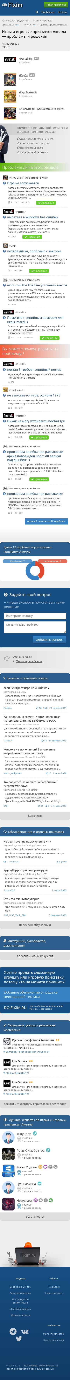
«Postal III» (25, 58)
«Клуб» (23, 75)
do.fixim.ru (15, 1007)
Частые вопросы (54, 1292)
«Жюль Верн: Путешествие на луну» (41, 108)
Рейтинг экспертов (53, 1333)
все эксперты (35, 1216)
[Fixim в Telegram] (13, 1331)
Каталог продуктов (17, 20)
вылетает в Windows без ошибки (33, 217)
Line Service (20, 1061)
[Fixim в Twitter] (19, 1338)
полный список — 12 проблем (46, 521)
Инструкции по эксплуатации (20, 1301)
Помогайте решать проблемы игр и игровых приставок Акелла (42, 129)
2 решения (47, 203)
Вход (63, 12)
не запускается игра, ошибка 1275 (33, 395)
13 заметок (35, 815)
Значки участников (53, 1339)
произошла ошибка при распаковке (35, 493)
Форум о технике (20, 1315)
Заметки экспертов (20, 1292)
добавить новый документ (35, 956)
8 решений (51, 338)
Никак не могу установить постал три (36, 421)
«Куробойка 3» (28, 92)
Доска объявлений (20, 1308)
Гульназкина (26, 1184)
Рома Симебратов (31, 1150)
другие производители (53, 24)
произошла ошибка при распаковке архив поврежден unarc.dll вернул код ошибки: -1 (35, 455)
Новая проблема (56, 4)
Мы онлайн (53, 1286)
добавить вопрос (49, 639)
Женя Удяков (27, 1167)
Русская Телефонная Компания (33, 1040)
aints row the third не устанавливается (37, 285)
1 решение (33, 237)
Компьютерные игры (10, 45)
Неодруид (24, 1200)
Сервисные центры (20, 1286)
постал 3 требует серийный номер (34, 369)
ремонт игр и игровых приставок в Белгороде (35, 1104)
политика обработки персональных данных (30, 1368)
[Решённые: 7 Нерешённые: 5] (35, 579)
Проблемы (48, 12)
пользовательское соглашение (41, 1365)
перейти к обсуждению (35, 925)
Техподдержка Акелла (29, 661)
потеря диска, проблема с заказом (34, 251)
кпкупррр (24, 1133)
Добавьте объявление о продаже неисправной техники (31, 994)
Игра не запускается (23, 183)
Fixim (15, 4)
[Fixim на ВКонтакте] (25, 1331)
